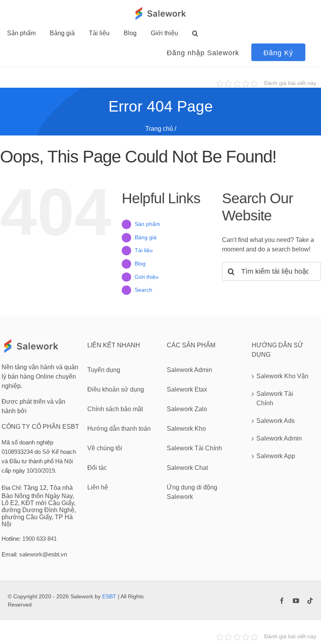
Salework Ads (275, 420)
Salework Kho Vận (282, 376)
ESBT (109, 596)
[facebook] (282, 601)
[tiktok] (310, 601)
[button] (195, 33)
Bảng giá (146, 237)
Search (143, 290)
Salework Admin (279, 438)
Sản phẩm (147, 224)
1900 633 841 (39, 538)
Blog (140, 263)
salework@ (33, 554)
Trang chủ (159, 128)
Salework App (275, 456)
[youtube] (296, 601)
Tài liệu (144, 250)
